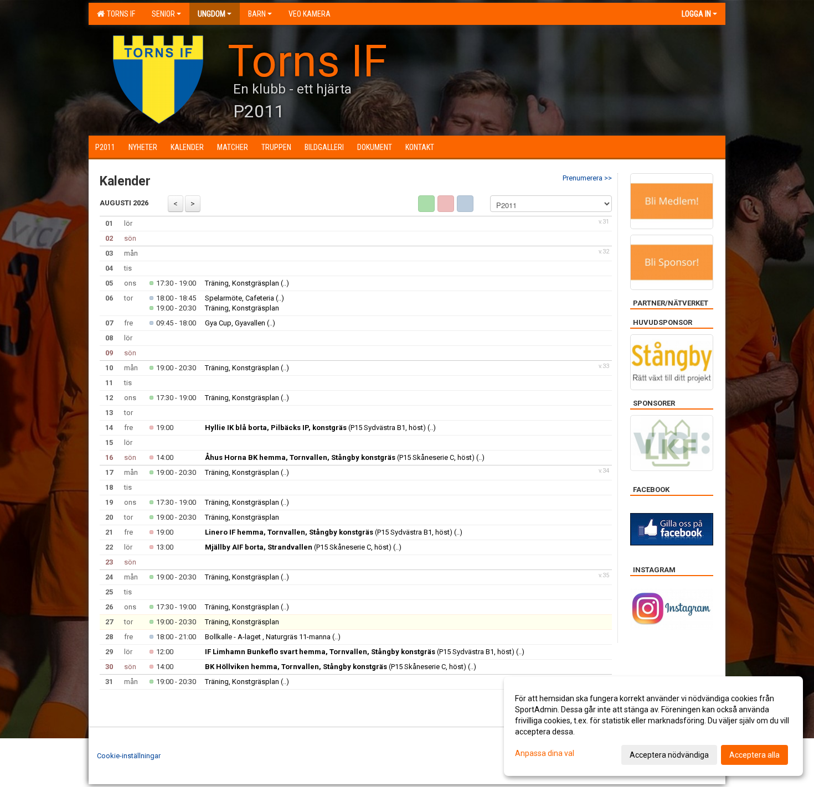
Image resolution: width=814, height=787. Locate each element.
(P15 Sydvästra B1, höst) (315, 427)
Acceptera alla (754, 754)
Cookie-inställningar (129, 756)
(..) (285, 283)
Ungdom (211, 13)
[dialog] (653, 726)
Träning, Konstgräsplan (242, 283)
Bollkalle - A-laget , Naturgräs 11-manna (268, 637)
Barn (257, 13)
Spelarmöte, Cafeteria (239, 298)
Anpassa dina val (544, 753)
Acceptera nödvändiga (669, 754)
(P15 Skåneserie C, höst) (340, 457)
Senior (163, 13)
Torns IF (119, 13)
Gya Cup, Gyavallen (236, 323)
